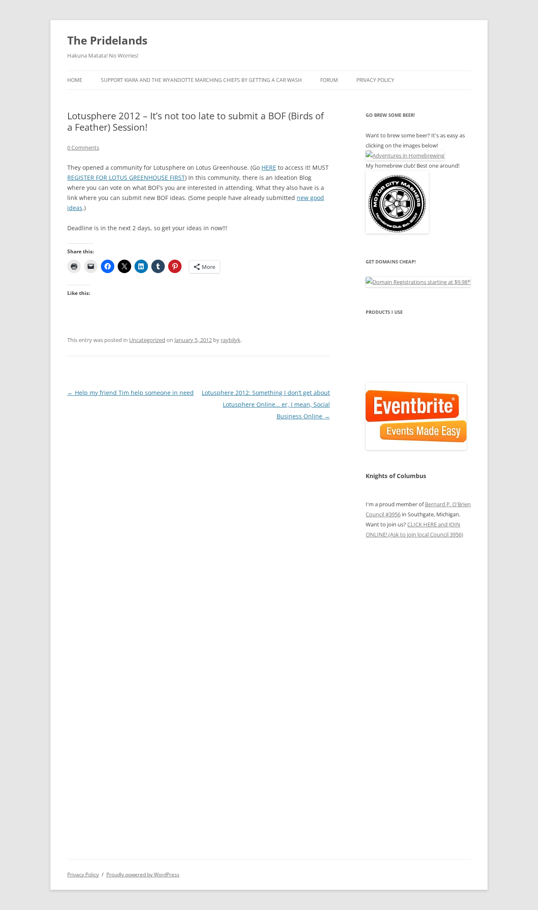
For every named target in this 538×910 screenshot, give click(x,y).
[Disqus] (198, 527)
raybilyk (230, 340)
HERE (268, 167)
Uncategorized (147, 340)
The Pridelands (107, 40)
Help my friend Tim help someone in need (130, 393)
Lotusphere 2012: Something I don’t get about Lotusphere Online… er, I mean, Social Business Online (266, 404)
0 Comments (83, 147)
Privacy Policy (375, 80)
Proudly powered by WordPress (142, 874)
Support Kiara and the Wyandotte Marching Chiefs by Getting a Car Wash (201, 80)
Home (74, 80)
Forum (329, 80)
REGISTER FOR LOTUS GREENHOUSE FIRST (126, 177)
